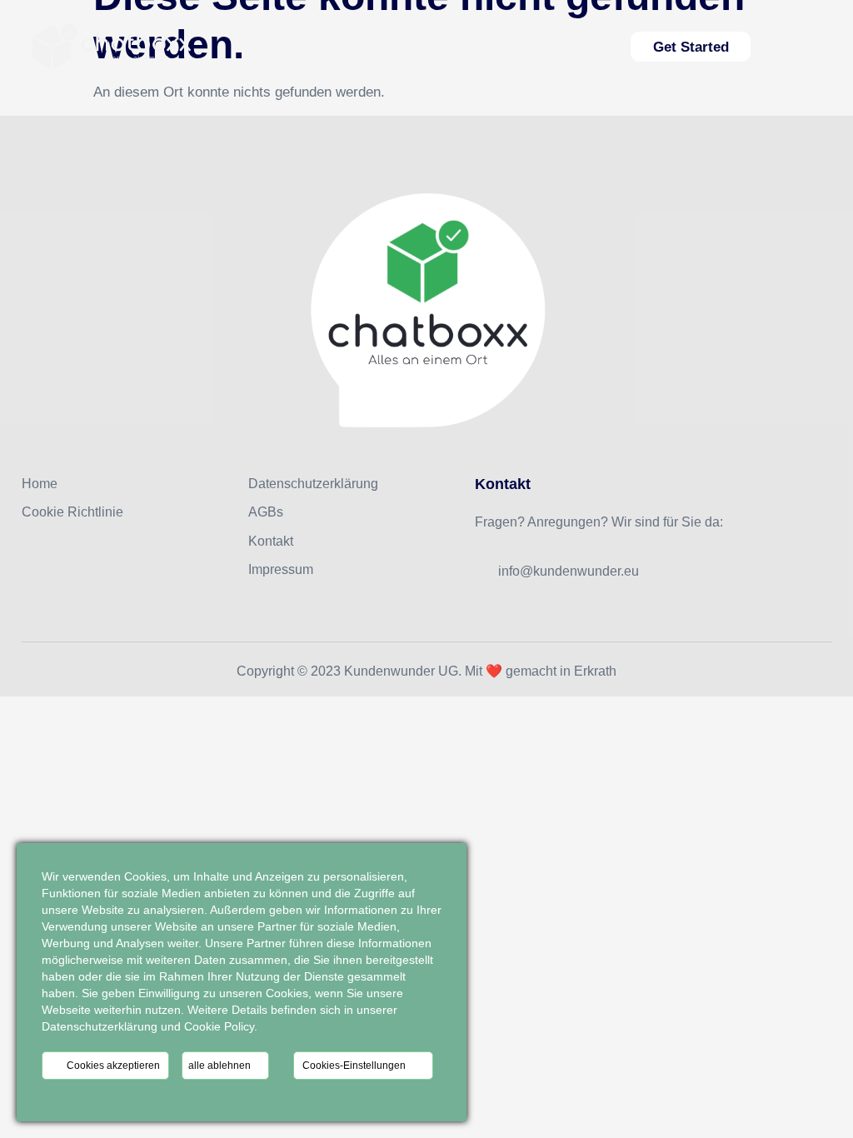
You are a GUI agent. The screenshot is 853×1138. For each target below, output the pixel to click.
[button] (812, 46)
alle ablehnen (220, 1065)
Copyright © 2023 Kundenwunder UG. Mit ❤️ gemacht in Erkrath (426, 671)
